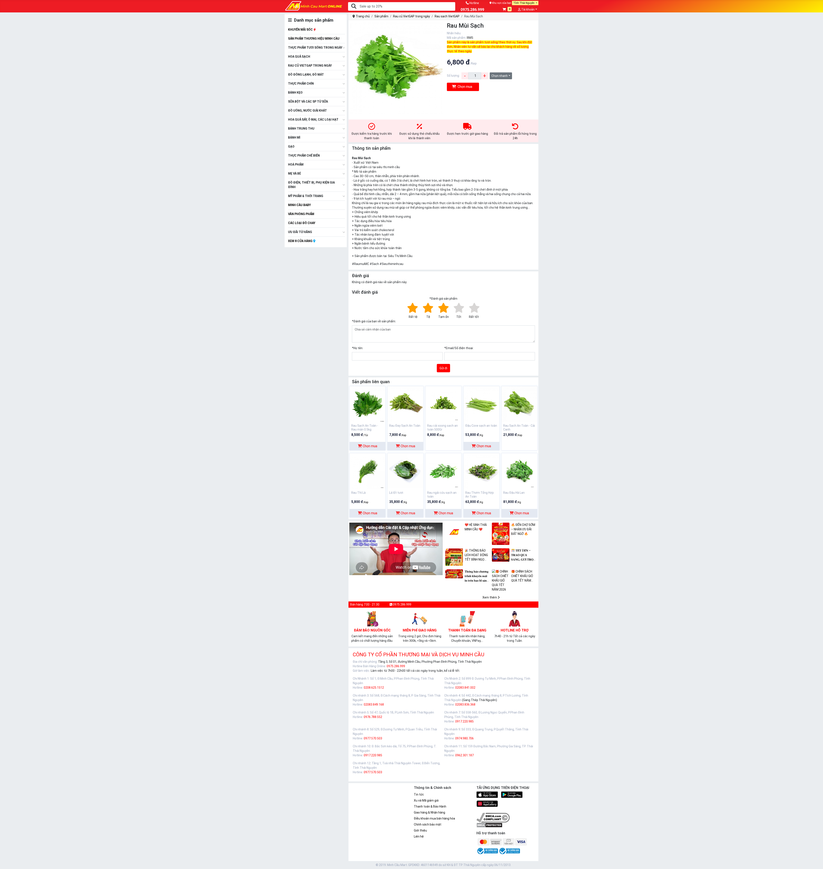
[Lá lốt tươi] (405, 471)
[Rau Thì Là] (367, 471)
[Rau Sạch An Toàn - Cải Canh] (519, 403)
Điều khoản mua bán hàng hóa (434, 818)
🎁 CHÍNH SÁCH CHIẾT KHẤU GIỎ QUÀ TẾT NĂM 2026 (522, 576)
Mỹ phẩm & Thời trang (305, 196)
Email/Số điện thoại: (458, 348)
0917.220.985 (464, 721)
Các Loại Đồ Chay (301, 223)
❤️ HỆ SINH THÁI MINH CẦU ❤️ (476, 527)
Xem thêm (490, 597)
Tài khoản (528, 9)
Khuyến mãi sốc (300, 29)
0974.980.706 (464, 738)
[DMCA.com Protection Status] (489, 825)
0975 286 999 (401, 604)
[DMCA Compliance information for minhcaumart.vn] (493, 817)
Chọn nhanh (499, 76)
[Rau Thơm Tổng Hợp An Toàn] (481, 471)
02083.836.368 (465, 704)
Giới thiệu (420, 830)
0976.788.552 (373, 717)
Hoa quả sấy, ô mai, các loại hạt (313, 119)
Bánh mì (294, 137)
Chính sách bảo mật (427, 824)
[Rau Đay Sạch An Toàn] (405, 403)
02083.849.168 (374, 704)
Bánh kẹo (295, 92)
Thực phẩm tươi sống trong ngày (315, 47)
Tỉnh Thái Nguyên (524, 2)
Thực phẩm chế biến (304, 155)
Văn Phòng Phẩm (301, 214)
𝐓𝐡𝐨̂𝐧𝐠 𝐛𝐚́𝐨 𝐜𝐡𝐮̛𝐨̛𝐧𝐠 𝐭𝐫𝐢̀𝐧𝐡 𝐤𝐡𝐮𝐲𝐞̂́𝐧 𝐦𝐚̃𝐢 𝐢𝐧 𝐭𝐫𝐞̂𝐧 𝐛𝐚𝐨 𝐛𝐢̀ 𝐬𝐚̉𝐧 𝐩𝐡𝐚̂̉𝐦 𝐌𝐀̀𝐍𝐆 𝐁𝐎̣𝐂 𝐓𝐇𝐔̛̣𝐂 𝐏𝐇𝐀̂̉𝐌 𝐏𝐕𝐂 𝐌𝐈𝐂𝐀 (477, 576)
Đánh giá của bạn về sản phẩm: (374, 321)
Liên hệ (419, 836)
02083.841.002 (465, 687)
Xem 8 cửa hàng (300, 241)
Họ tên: (357, 348)
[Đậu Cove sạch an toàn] (481, 403)
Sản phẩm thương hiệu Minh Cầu (313, 38)
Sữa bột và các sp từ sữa (308, 101)
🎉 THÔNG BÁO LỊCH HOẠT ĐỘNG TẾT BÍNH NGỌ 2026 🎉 (476, 555)
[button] (507, 9)
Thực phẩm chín (301, 83)
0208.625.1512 (374, 687)
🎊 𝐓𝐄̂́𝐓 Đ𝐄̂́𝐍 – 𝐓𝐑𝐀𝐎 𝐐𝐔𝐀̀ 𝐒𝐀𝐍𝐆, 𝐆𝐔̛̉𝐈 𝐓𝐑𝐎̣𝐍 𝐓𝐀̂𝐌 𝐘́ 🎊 (523, 555)
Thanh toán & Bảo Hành (430, 806)
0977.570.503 (373, 738)
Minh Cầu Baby (299, 205)
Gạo (291, 146)
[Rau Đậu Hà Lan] (519, 471)
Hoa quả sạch (299, 56)
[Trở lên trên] (817, 862)
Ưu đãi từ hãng (300, 232)
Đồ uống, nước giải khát (307, 110)
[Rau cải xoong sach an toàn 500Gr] (443, 403)
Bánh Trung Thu (301, 128)
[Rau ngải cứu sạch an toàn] (443, 471)
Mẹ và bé (294, 173)
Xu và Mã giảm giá (426, 800)
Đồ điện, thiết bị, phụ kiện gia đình (311, 185)
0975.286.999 (396, 666)
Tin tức (419, 794)
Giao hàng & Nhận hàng (429, 812)
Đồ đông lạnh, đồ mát (306, 74)
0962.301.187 (464, 755)
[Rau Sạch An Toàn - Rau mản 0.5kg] (367, 403)
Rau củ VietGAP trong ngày (310, 65)
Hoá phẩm (295, 164)
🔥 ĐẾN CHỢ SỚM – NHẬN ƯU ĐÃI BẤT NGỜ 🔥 (523, 529)
